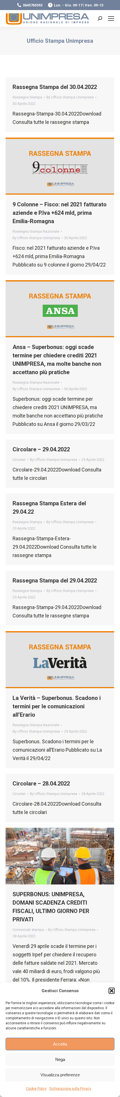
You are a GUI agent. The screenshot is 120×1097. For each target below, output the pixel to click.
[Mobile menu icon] (111, 18)
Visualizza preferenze (60, 1074)
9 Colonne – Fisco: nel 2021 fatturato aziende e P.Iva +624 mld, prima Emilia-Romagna (60, 213)
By (70, 97)
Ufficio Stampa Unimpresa (60, 40)
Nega (60, 1059)
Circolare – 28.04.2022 (41, 783)
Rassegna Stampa (27, 97)
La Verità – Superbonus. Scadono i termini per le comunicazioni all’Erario (57, 706)
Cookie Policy (36, 1089)
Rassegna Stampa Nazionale (36, 231)
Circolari (19, 459)
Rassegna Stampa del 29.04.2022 (55, 580)
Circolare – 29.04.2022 (41, 449)
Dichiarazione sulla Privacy (70, 1089)
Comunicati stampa (28, 930)
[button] (111, 991)
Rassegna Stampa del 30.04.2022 (55, 87)
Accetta (60, 1044)
